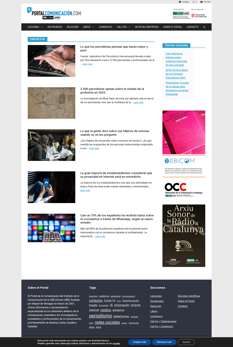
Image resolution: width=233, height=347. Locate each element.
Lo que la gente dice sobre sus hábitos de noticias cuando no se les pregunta (114, 132)
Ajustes (186, 342)
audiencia (104, 296)
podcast (134, 317)
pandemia (118, 310)
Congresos (105, 27)
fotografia (103, 305)
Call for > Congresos (161, 326)
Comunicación (128, 296)
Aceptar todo (139, 342)
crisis (119, 301)
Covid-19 (109, 300)
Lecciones (156, 296)
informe (136, 305)
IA (111, 305)
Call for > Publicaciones (163, 321)
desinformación (131, 300)
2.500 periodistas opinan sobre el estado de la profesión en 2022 (112, 90)
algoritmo (93, 296)
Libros (153, 311)
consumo (96, 300)
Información (121, 305)
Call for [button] (122, 27)
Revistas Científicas (147, 27)
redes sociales (107, 322)
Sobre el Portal (172, 27)
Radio (91, 323)
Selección (72, 27)
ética (98, 327)
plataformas (121, 316)
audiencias (115, 296)
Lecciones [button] (33, 27)
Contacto (192, 27)
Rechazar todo (164, 342)
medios (105, 310)
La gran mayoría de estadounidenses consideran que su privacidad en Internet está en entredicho (116, 174)
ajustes (116, 343)
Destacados (55, 27)
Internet (94, 310)
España (93, 305)
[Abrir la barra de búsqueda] (204, 27)
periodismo (100, 315)
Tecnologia (134, 323)
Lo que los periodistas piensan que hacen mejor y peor (114, 48)
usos (92, 327)
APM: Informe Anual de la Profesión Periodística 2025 (177, 74)
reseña (124, 323)
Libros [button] (87, 27)
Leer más (87, 64)
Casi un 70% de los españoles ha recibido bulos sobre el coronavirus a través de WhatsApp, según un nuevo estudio (117, 219)
